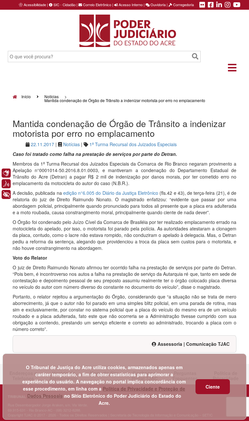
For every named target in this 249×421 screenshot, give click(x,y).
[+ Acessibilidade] (6, 194)
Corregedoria (183, 4)
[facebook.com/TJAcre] (210, 5)
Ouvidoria (157, 4)
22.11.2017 (42, 144)
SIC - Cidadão (64, 4)
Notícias (51, 96)
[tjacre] (219, 5)
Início (25, 96)
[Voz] (6, 183)
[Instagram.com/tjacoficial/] (227, 5)
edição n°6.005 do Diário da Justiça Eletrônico (110, 193)
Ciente (213, 386)
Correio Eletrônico (96, 4)
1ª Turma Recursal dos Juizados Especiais (133, 144)
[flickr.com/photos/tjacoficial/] (202, 5)
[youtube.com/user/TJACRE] (236, 5)
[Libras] (6, 173)
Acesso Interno (130, 4)
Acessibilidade (35, 4)
